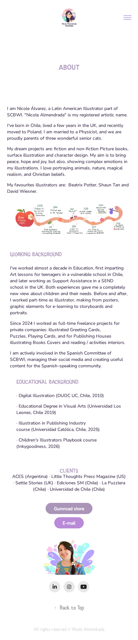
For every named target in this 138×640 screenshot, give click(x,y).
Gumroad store (69, 508)
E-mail (69, 523)
